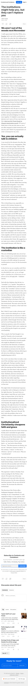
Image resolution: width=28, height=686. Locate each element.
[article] (14, 618)
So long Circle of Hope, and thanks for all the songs (10, 641)
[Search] (25, 609)
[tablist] (8, 590)
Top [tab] (3, 609)
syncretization (22, 88)
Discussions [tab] (13, 609)
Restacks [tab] (11, 590)
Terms (21, 673)
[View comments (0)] (6, 23)
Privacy (17, 673)
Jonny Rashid (4, 18)
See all (4, 653)
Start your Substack (10, 679)
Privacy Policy (14, 572)
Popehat (3, 36)
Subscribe (19, 2)
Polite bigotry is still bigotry (7, 628)
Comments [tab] (5, 590)
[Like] (2, 23)
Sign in (24, 2)
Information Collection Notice (17, 571)
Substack (6, 682)
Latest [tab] (7, 609)
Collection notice (14, 675)
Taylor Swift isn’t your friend (8, 615)
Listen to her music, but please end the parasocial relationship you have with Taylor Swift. (9, 618)
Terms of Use (21, 569)
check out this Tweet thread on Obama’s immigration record (11, 122)
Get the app (22, 679)
